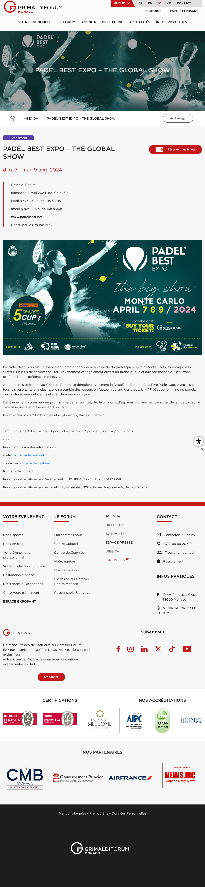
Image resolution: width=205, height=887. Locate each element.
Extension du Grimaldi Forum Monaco (71, 581)
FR (140, 3)
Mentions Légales (72, 813)
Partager (181, 118)
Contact (184, 3)
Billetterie (112, 22)
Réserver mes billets (181, 149)
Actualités (139, 22)
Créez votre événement (21, 593)
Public (119, 3)
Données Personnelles (129, 813)
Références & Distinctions (23, 584)
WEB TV (112, 551)
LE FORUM (66, 22)
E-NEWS (113, 560)
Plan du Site (98, 813)
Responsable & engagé (72, 593)
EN (150, 3)
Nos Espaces (13, 535)
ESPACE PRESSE (119, 542)
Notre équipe (64, 561)
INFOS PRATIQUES (171, 22)
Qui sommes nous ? (69, 535)
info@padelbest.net (34, 463)
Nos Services (13, 544)
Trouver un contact (179, 552)
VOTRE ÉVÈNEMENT (35, 22)
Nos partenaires (66, 570)
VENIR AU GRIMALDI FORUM (177, 610)
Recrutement (172, 561)
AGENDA (31, 118)
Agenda (88, 22)
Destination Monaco (18, 575)
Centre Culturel (66, 544)
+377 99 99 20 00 (177, 544)
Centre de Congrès (69, 552)
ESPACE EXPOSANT (19, 601)
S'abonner (51, 677)
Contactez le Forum (179, 535)
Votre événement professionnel (16, 554)
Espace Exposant (184, 11)
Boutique (153, 11)
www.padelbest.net (27, 217)
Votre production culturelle (24, 566)
